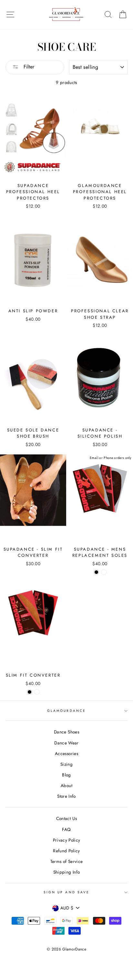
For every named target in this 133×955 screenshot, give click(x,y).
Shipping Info (66, 872)
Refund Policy (66, 850)
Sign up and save (66, 892)
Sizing (66, 764)
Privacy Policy (66, 840)
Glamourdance (66, 710)
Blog (66, 775)
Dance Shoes (66, 732)
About (66, 785)
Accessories (66, 753)
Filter (28, 66)
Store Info (66, 796)
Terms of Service (66, 861)
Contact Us (66, 818)
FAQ (66, 829)
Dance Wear (66, 743)
